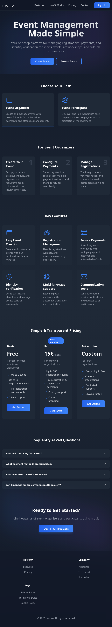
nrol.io (8, 5)
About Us (84, 566)
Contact (85, 5)
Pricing (72, 5)
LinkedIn (84, 577)
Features (39, 5)
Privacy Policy (28, 592)
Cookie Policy (28, 603)
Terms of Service (28, 597)
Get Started (18, 407)
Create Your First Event (56, 528)
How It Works (56, 5)
